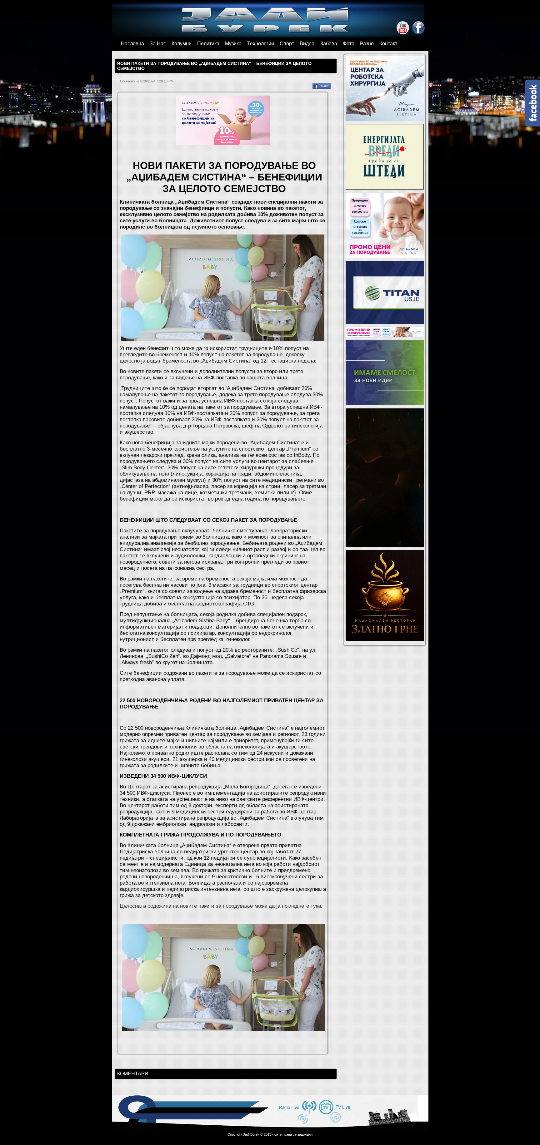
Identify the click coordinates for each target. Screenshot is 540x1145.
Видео (307, 43)
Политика (208, 43)
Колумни (182, 43)
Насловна (132, 43)
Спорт (287, 43)
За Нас (158, 43)
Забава (328, 43)
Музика (233, 43)
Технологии (260, 43)
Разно (367, 43)
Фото (348, 43)
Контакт (388, 43)
